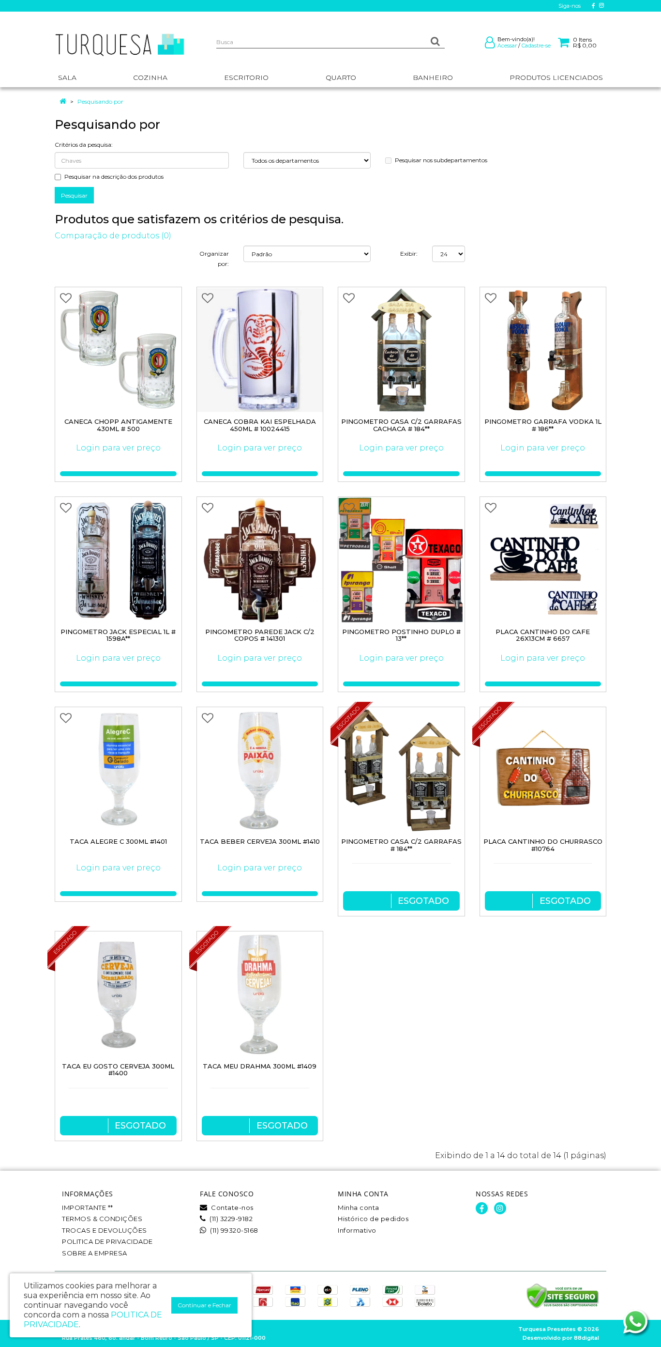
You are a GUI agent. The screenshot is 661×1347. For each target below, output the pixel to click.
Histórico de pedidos (373, 1219)
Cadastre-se (536, 45)
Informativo (357, 1230)
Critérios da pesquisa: (84, 144)
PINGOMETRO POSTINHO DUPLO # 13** (401, 635)
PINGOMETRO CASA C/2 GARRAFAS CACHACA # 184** (401, 425)
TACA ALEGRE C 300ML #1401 (118, 841)
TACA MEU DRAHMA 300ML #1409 (259, 1066)
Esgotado (423, 901)
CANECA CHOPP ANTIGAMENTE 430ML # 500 (118, 425)
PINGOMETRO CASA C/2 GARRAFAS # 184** (401, 845)
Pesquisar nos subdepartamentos (441, 160)
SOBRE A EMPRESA (94, 1253)
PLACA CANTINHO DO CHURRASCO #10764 (542, 845)
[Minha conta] (490, 44)
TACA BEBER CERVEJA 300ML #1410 (260, 841)
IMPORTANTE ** (87, 1207)
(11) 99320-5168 (233, 1230)
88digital (586, 1337)
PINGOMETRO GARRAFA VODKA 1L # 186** (542, 425)
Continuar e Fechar (204, 1305)
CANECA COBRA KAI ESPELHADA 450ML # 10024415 (260, 425)
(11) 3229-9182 (230, 1219)
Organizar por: (214, 258)
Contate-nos (232, 1207)
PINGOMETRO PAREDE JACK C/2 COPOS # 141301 (260, 635)
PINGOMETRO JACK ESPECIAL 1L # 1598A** (118, 635)
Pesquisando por (100, 101)
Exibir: (409, 253)
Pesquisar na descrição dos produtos (114, 176)
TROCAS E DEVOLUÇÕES (104, 1230)
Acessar (507, 45)
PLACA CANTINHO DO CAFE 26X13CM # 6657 (543, 635)
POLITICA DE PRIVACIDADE (107, 1241)
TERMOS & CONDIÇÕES (102, 1219)
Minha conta (358, 1207)
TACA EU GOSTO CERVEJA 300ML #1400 (118, 1070)
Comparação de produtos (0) (113, 235)
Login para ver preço (118, 447)
